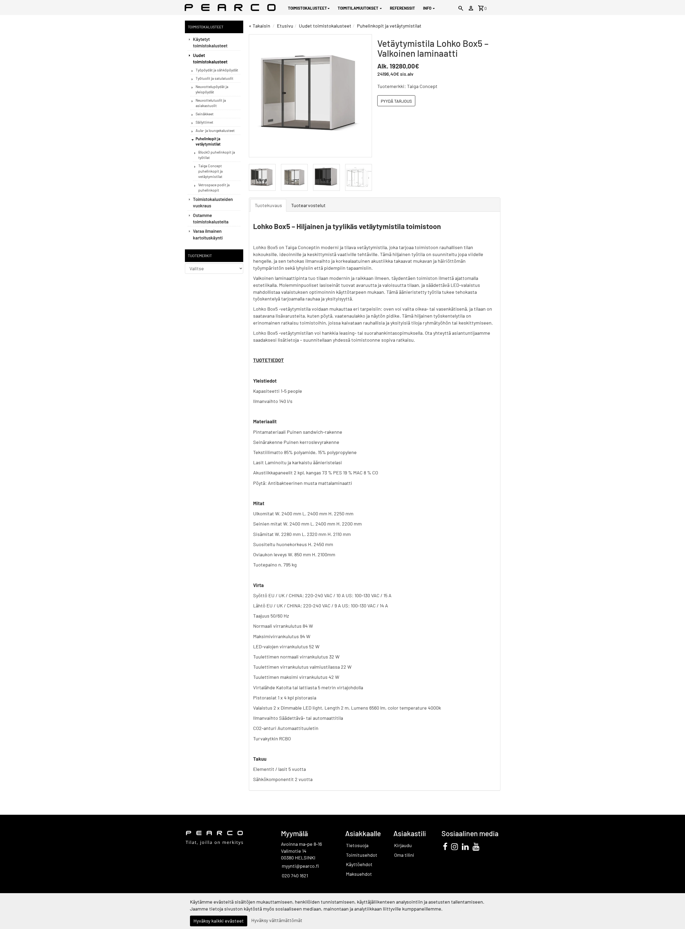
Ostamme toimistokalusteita (211, 218)
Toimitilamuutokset (358, 8)
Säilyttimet (204, 122)
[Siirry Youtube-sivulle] (476, 846)
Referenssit (402, 8)
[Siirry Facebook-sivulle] (445, 846)
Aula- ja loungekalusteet (215, 130)
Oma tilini (404, 855)
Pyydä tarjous (396, 101)
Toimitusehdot (361, 855)
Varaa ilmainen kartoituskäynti (208, 234)
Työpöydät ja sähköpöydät (217, 70)
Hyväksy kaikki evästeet (218, 921)
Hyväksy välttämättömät (276, 920)
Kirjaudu (403, 845)
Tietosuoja (357, 845)
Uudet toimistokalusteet (210, 58)
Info (427, 8)
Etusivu (285, 26)
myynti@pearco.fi (300, 866)
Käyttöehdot (359, 864)
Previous (258, 95)
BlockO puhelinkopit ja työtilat (216, 155)
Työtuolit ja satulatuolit (214, 78)
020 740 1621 (295, 875)
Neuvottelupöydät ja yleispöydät (212, 89)
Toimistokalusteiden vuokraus (213, 202)
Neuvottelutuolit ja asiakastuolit (211, 103)
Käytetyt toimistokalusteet (210, 42)
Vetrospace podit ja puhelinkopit (214, 187)
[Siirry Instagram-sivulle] (454, 846)
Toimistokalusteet (307, 8)
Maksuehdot (359, 874)
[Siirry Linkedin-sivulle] (465, 846)
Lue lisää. (454, 909)
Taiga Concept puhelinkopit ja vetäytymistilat (210, 171)
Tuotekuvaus (268, 205)
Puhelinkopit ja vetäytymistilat (208, 141)
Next (362, 95)
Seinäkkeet (205, 114)
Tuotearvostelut (308, 205)
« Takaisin (259, 26)
